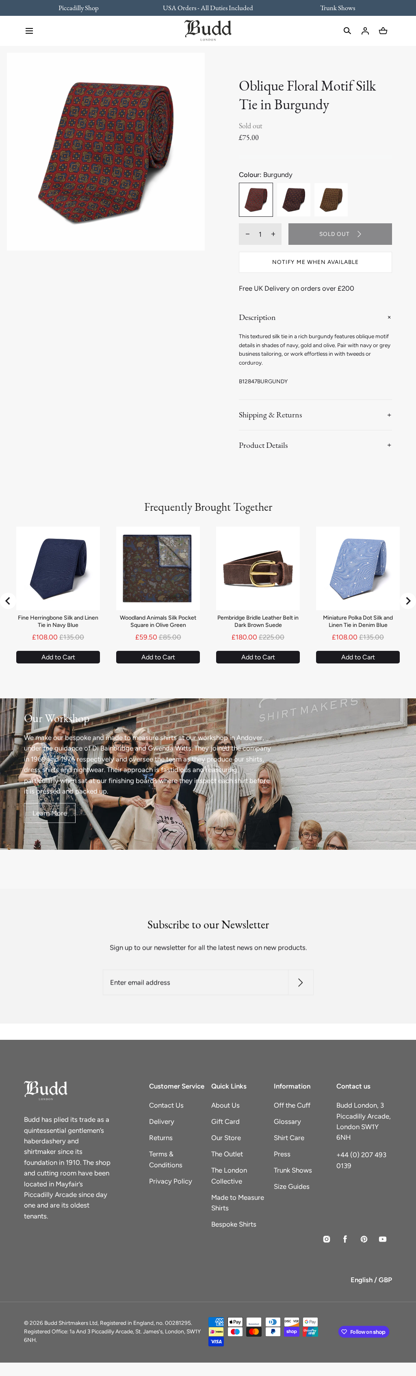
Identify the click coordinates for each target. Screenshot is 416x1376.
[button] (29, 31)
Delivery (161, 1121)
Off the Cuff (292, 1105)
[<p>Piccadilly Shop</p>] (83, 7)
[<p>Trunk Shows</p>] (332, 7)
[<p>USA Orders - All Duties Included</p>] (208, 7)
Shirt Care (289, 1138)
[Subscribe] (300, 983)
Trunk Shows (293, 1170)
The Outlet (227, 1154)
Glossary (287, 1121)
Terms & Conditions (165, 1159)
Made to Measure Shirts (237, 1202)
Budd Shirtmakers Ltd (71, 1323)
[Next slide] (408, 601)
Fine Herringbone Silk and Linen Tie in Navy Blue (58, 621)
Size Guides (292, 1186)
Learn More (49, 813)
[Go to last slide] (8, 601)
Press (282, 1154)
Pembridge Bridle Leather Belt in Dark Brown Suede (258, 621)
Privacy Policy (170, 1181)
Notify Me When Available (315, 262)
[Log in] (365, 31)
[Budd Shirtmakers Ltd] (208, 31)
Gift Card (225, 1121)
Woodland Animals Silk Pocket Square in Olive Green (158, 621)
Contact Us (166, 1105)
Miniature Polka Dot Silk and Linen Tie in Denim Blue (358, 621)
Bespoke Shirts (233, 1224)
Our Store (226, 1138)
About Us (225, 1105)
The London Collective (229, 1175)
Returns (161, 1138)
